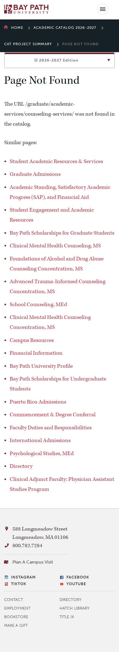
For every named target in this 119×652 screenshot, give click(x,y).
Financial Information (36, 353)
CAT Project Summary (28, 44)
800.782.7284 (27, 545)
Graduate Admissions (35, 174)
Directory (21, 466)
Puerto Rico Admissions (38, 401)
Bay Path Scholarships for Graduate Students (62, 233)
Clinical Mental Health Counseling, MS (55, 245)
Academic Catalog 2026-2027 (65, 28)
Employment (17, 608)
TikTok (18, 584)
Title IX (67, 617)
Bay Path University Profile (41, 366)
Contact (13, 599)
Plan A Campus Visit (32, 562)
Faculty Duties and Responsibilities (51, 427)
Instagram (23, 577)
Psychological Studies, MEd (42, 453)
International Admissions (40, 440)
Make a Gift (16, 625)
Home (17, 28)
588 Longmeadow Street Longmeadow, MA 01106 (40, 533)
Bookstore (16, 617)
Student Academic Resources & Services (56, 161)
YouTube (76, 584)
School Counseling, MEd (38, 304)
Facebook (77, 577)
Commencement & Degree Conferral (52, 414)
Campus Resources (32, 340)
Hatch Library (74, 608)
